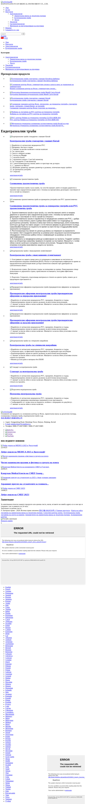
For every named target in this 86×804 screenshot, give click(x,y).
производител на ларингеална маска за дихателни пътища (47, 515)
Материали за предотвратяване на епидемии (27, 26)
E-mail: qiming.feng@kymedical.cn (18, 424)
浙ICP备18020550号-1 (47, 510)
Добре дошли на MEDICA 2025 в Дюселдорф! (23, 452)
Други (16, 20)
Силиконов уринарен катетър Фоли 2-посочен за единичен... (33, 108)
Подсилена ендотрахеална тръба (26, 394)
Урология (13, 22)
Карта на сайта (77, 510)
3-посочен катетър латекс (53, 513)
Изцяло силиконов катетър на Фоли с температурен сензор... (33, 88)
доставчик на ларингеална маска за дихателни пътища (21, 513)
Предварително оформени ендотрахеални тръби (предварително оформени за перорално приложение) (41, 294)
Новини (8, 28)
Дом (7, 8)
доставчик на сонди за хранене (12, 515)
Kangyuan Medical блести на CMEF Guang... (22, 473)
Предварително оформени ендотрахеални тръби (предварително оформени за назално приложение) (41, 321)
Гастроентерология (17, 24)
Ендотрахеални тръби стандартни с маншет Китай (29, 100)
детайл (20, 175)
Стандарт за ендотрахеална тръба (26, 371)
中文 (6, 38)
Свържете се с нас (12, 30)
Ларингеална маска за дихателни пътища (30, 16)
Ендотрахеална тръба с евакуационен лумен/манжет (35, 255)
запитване (14, 175)
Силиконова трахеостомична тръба (27, 183)
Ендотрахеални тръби (22, 18)
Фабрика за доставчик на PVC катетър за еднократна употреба (34, 114)
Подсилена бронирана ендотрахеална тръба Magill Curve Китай (34, 94)
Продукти (9, 12)
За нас (7, 10)
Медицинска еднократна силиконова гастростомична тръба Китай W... (37, 125)
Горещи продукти (63, 510)
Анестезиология (16, 14)
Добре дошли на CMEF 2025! (15, 494)
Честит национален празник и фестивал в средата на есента (30, 462)
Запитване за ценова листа (11, 508)
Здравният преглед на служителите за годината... (25, 484)
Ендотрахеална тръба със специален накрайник (33, 345)
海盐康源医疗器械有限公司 (11, 418)
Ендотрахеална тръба (72, 513)
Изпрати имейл (7, 521)
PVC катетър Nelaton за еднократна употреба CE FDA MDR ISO (34, 120)
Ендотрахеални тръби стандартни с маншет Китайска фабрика (34, 81)
